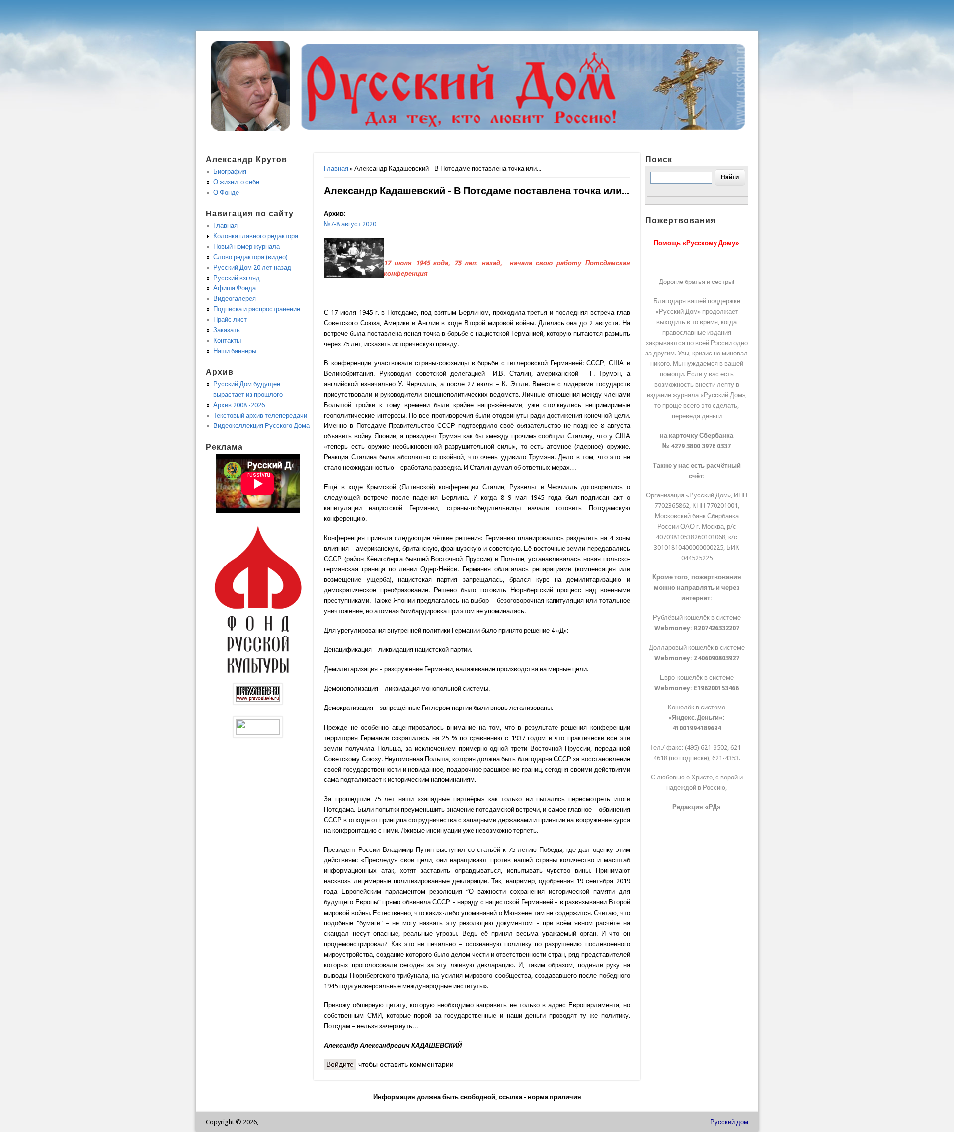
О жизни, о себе (236, 182)
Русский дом (729, 1122)
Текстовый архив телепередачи (260, 415)
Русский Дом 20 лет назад (252, 267)
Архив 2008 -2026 (239, 405)
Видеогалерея (234, 298)
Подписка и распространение (256, 309)
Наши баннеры (234, 350)
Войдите (340, 1064)
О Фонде (226, 192)
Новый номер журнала (246, 246)
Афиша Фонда (234, 288)
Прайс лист (230, 319)
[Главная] (250, 128)
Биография (229, 171)
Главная (336, 168)
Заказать (226, 330)
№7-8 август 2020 (350, 224)
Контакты (227, 340)
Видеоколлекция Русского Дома (261, 425)
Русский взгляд (236, 278)
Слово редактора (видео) (250, 257)
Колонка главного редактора (255, 236)
